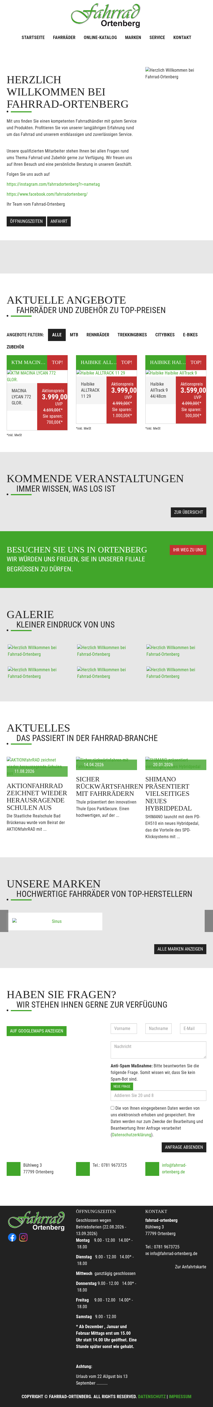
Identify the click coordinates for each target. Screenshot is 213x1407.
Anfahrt (58, 221)
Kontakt (182, 37)
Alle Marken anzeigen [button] (180, 949)
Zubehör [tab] (15, 347)
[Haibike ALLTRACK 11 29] (106, 373)
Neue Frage (121, 1086)
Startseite (33, 37)
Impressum (180, 1396)
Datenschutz (152, 1396)
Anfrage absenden (184, 1147)
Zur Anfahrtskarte (190, 1266)
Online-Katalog (100, 37)
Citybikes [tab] (165, 334)
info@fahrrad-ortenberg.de (173, 1253)
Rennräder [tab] (98, 334)
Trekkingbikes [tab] (132, 334)
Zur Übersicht (188, 512)
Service (157, 37)
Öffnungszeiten (26, 221)
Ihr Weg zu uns (188, 550)
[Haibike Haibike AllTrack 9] (176, 373)
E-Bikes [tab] (190, 334)
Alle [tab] (57, 334)
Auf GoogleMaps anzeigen (36, 1031)
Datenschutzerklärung (131, 1134)
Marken (133, 37)
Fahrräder (64, 37)
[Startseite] (106, 14)
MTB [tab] (74, 334)
